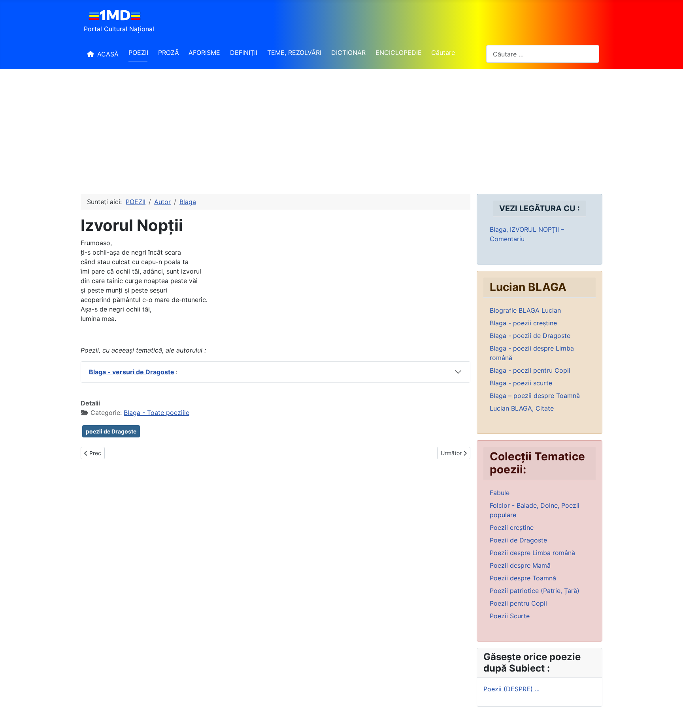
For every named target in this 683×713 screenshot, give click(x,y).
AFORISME (204, 52)
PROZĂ (168, 52)
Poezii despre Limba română (532, 553)
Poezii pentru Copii (518, 603)
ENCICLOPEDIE (398, 52)
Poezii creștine (512, 527)
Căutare (443, 52)
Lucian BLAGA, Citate (522, 408)
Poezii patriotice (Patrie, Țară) (534, 591)
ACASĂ (108, 54)
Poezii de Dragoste (518, 540)
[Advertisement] (341, 128)
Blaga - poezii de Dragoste (530, 336)
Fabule (499, 493)
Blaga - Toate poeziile (156, 413)
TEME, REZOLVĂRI (294, 52)
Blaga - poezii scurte (521, 383)
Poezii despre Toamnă (523, 578)
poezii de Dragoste (111, 431)
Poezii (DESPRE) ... (511, 689)
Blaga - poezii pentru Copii (530, 370)
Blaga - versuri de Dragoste (131, 372)
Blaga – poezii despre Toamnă (535, 396)
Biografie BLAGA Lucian (525, 310)
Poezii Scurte (510, 616)
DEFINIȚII (243, 52)
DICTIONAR (348, 52)
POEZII (138, 52)
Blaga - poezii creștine (523, 323)
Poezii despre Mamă (520, 565)
